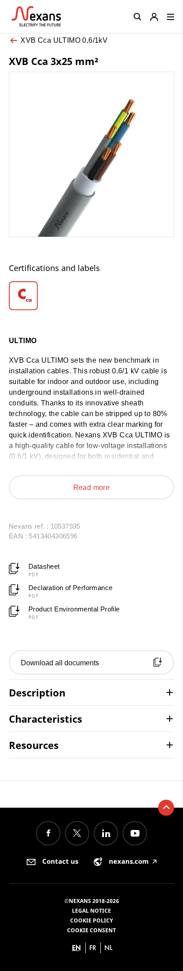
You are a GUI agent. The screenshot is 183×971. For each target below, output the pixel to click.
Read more (91, 487)
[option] (29, 295)
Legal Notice (91, 910)
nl (108, 947)
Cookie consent (91, 930)
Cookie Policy (91, 920)
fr (92, 947)
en (76, 947)
